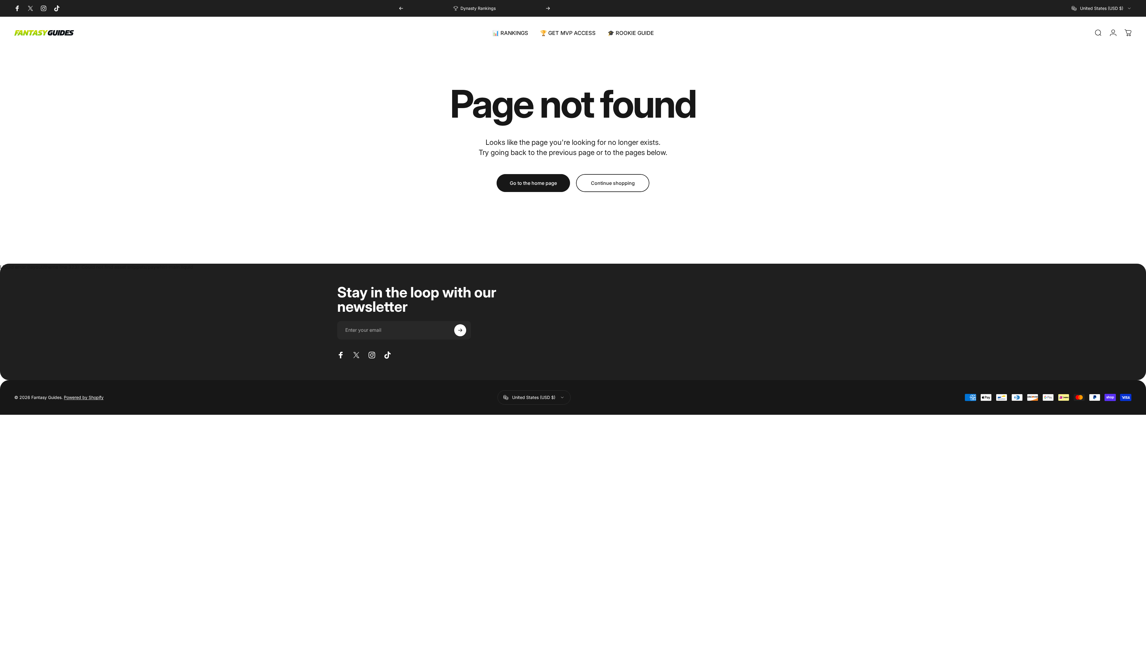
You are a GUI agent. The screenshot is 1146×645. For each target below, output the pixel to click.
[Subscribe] (460, 330)
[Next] (547, 8)
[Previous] (401, 8)
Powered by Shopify (84, 397)
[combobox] (1102, 8)
